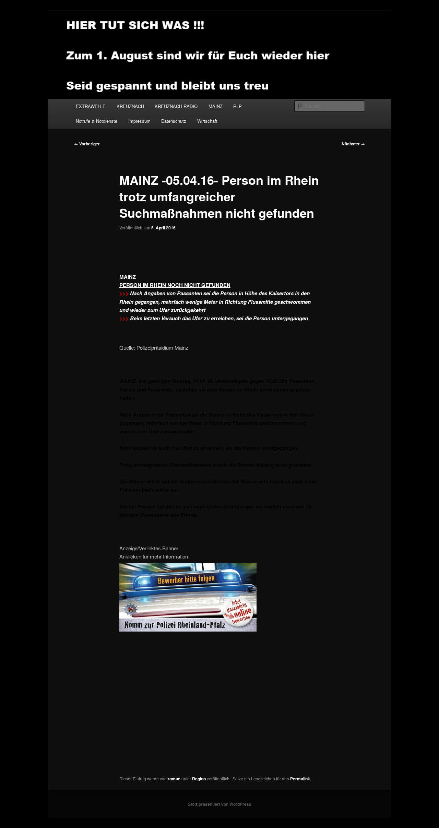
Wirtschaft (207, 121)
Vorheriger (87, 144)
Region (199, 779)
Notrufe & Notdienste (96, 121)
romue (174, 779)
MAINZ (216, 106)
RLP (237, 106)
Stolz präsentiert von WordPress (219, 804)
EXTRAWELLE (91, 106)
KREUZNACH (130, 106)
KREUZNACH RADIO (176, 106)
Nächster (353, 144)
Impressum (139, 121)
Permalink (300, 779)
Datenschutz (173, 121)
